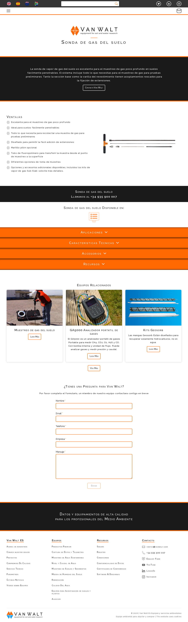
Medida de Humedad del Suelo (67, 574)
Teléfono (61, 426)
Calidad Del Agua (61, 585)
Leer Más (34, 336)
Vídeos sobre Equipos (17, 585)
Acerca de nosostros (17, 546)
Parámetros (12, 574)
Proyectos (12, 557)
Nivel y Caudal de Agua (64, 563)
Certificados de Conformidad (111, 569)
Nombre (60, 401)
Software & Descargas (108, 574)
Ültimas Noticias (15, 580)
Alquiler (56, 599)
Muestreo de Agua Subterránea (68, 557)
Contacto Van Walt (94, 87)
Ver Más (94, 368)
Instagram (151, 576)
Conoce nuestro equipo (18, 552)
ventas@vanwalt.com (157, 546)
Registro (101, 552)
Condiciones (103, 557)
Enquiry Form (153, 559)
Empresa (61, 439)
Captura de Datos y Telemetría (68, 552)
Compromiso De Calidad (18, 563)
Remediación (58, 580)
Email (59, 413)
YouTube (151, 565)
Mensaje (60, 452)
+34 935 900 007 (156, 553)
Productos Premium (61, 546)
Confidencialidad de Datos (110, 563)
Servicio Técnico (15, 569)
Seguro (100, 546)
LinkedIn (151, 571)
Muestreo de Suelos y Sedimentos (69, 569)
